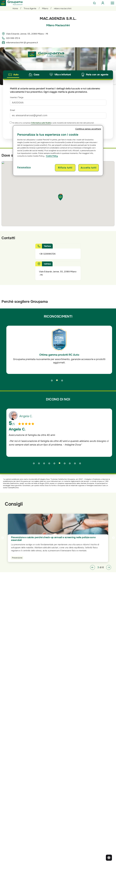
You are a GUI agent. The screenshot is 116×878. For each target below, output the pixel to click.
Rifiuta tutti (65, 167)
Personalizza (24, 167)
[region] (58, 150)
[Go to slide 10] (81, 464)
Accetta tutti (88, 167)
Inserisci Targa (16, 97)
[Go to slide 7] (66, 464)
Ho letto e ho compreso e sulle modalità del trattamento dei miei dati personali (53, 123)
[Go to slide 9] (76, 464)
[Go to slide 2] (58, 381)
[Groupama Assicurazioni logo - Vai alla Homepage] (11, 3)
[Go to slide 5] (55, 464)
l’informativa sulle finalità (41, 123)
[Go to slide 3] (63, 381)
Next (113, 537)
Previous (2, 537)
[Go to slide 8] (71, 464)
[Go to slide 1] (53, 381)
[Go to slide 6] (60, 464)
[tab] (13, 74)
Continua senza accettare (88, 128)
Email (12, 110)
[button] (92, 567)
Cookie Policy (52, 156)
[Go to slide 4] (50, 464)
